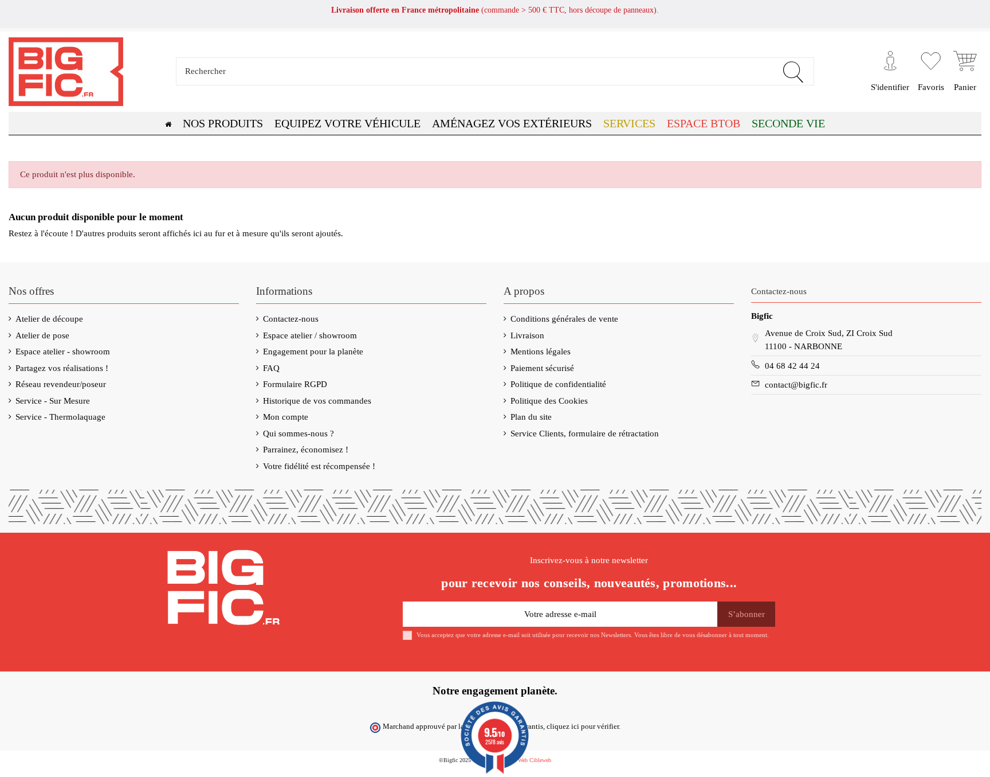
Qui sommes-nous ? (298, 433)
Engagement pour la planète (313, 351)
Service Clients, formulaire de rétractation (584, 433)
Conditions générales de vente (564, 318)
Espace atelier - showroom (62, 351)
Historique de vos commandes (317, 400)
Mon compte (285, 416)
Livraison (527, 335)
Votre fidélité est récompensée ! (319, 466)
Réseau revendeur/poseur (60, 384)
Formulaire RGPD (295, 384)
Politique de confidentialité (558, 384)
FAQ (271, 368)
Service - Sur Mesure (52, 400)
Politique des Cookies (549, 400)
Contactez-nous (291, 318)
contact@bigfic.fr (796, 384)
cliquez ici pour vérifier (583, 727)
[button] (703, 123)
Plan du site (531, 416)
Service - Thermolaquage (60, 416)
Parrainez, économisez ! (305, 449)
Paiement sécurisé (542, 368)
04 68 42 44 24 (792, 365)
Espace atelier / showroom (310, 335)
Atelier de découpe (49, 318)
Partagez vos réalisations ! (61, 368)
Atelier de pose (42, 335)
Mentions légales (540, 351)
